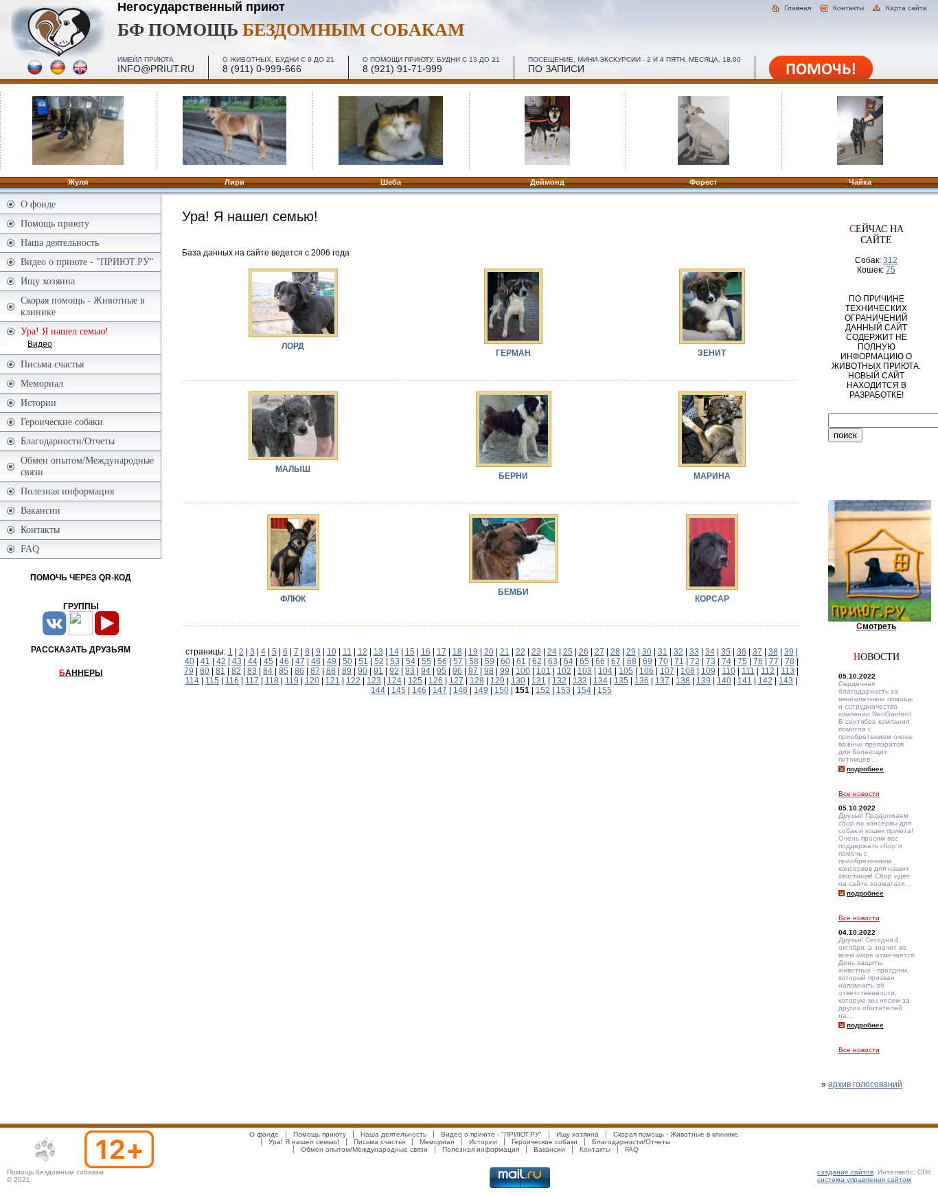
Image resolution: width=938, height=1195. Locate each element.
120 (312, 680)
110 (728, 671)
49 (331, 661)
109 (708, 671)
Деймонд (547, 182)
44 (253, 661)
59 (489, 661)
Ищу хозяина (48, 280)
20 (489, 652)
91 (378, 671)
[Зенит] (712, 305)
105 (626, 671)
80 (204, 671)
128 (477, 680)
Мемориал (42, 383)
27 (599, 652)
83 (252, 671)
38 (773, 652)
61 (521, 661)
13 (378, 652)
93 (410, 671)
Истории (38, 402)
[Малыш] (293, 425)
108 (687, 671)
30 (647, 652)
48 (316, 661)
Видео (39, 344)
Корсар (712, 599)
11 (347, 652)
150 (501, 690)
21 (505, 652)
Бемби (513, 592)
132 (559, 680)
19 (473, 652)
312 (890, 260)
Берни (513, 476)
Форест (703, 182)
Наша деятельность (60, 242)
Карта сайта (906, 8)
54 (410, 661)
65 (584, 661)
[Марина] (712, 428)
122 (353, 680)
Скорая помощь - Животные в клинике (83, 306)
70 (663, 661)
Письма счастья (52, 363)
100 (523, 671)
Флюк (293, 599)
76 (758, 661)
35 (726, 652)
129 (497, 680)
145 (398, 690)
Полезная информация (67, 491)
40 (189, 661)
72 (695, 661)
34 (710, 652)
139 (703, 680)
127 (456, 680)
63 (553, 661)
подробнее (865, 769)
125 (415, 680)
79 (189, 671)
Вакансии (40, 510)
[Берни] (514, 428)
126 (435, 680)
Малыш (292, 469)
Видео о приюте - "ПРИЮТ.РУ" (87, 261)
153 (563, 690)
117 (252, 680)
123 (374, 680)
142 (765, 680)
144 (378, 690)
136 (641, 680)
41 (205, 661)
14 (394, 652)
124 (394, 680)
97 (473, 671)
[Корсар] (712, 551)
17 (441, 652)
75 (742, 661)
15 (410, 652)
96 (457, 671)
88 (331, 671)
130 (518, 680)
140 (724, 680)
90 (362, 671)
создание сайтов (845, 1172)
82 (236, 671)
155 (604, 690)
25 (568, 652)
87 (315, 671)
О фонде (38, 203)
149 (481, 690)
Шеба (390, 182)
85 (283, 671)
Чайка (860, 182)
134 (600, 680)
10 (331, 652)
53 (395, 661)
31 (662, 652)
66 (600, 661)
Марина (712, 476)
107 (667, 671)
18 (457, 652)
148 (460, 690)
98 (489, 671)
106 (646, 671)
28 (615, 652)
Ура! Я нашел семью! (303, 1142)
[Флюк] (293, 551)
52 (379, 661)
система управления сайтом (864, 1179)
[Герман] (513, 305)
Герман (513, 353)
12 (362, 652)
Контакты (848, 8)
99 (505, 671)
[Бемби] (513, 548)
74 (726, 661)
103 (584, 671)
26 (583, 652)
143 (786, 680)
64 (568, 661)
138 (683, 680)
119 (292, 680)
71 (679, 661)
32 (678, 652)
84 (268, 671)
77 (774, 661)
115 (212, 680)
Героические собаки (62, 421)
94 (426, 671)
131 (538, 680)
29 (631, 652)
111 (748, 671)
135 (621, 680)
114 (192, 680)
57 (458, 661)
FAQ (30, 548)
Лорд (293, 346)
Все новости (859, 793)
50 (347, 661)
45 (268, 661)
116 (232, 680)
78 (789, 661)
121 (332, 680)
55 (426, 661)
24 (552, 652)
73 (711, 661)
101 (543, 671)
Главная (798, 8)
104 (605, 671)
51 (363, 661)
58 (474, 661)
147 (440, 690)
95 (441, 671)
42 (221, 661)
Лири (234, 182)
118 (272, 680)
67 (616, 661)
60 (505, 661)
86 (299, 671)
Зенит (712, 353)
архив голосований (865, 1084)
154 (584, 690)
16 (426, 652)
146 (419, 690)
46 (284, 661)
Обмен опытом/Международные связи (87, 466)
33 (694, 652)
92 (394, 671)
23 (536, 652)
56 (442, 661)
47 (300, 661)
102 (564, 671)
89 (347, 671)
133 (580, 680)
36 (741, 652)
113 (787, 671)
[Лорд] (293, 302)
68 (632, 661)
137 (662, 680)
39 (789, 652)
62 (537, 661)
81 (220, 671)
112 (768, 671)
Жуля (78, 182)
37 (757, 652)
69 (647, 661)
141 (744, 680)
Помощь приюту (55, 223)
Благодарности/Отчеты (68, 440)
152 (543, 690)
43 (237, 661)
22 (520, 652)
